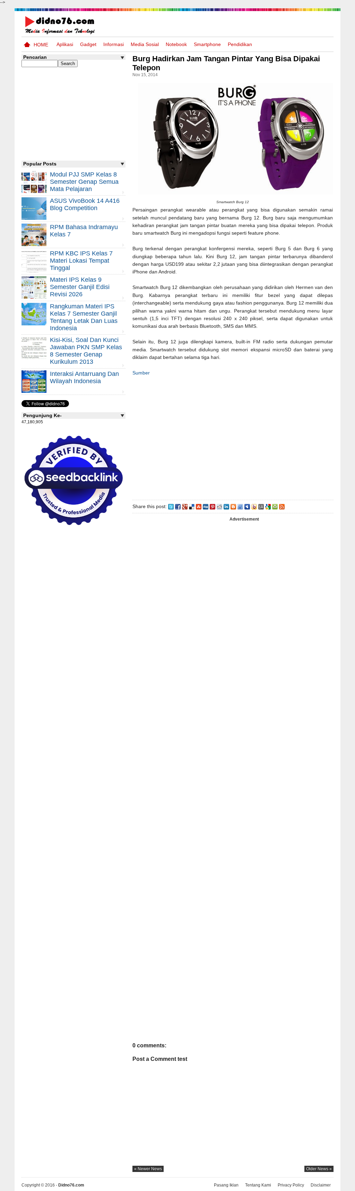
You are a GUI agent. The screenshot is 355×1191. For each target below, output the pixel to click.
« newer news (148, 1168)
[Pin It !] (212, 506)
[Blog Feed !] (282, 506)
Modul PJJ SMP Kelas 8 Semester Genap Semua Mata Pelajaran (84, 181)
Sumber (141, 373)
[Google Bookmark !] (268, 506)
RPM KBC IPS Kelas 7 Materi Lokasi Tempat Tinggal (81, 260)
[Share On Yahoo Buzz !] (254, 506)
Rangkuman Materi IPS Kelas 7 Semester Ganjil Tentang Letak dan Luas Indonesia (84, 317)
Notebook (176, 44)
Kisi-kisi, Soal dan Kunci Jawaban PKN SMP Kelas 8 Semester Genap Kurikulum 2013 (86, 350)
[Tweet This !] (171, 506)
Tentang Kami (258, 1185)
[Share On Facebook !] (178, 506)
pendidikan (240, 44)
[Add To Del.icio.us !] (191, 506)
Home (41, 44)
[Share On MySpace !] (247, 506)
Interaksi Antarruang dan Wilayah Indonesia (84, 377)
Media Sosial (145, 44)
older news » (319, 1168)
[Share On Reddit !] (219, 506)
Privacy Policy (291, 1185)
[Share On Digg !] (205, 506)
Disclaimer (321, 1185)
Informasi (113, 44)
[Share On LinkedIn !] (226, 506)
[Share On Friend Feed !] (240, 506)
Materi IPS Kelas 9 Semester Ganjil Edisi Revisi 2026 (80, 287)
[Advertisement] (232, 436)
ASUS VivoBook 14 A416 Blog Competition (85, 204)
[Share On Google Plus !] (185, 506)
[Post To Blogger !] (233, 506)
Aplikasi (65, 44)
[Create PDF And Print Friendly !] (275, 506)
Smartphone (207, 44)
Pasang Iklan (226, 1185)
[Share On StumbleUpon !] (198, 506)
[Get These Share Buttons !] (261, 506)
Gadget (88, 44)
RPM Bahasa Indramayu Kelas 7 (84, 231)
